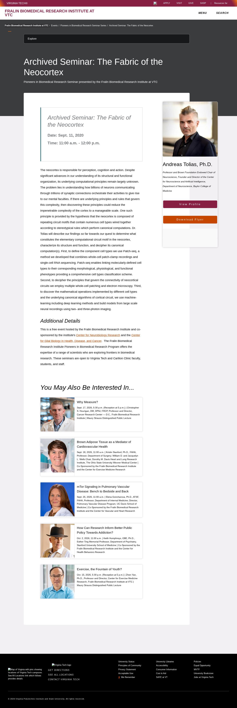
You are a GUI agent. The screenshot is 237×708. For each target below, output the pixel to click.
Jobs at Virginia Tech (203, 677)
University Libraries (165, 661)
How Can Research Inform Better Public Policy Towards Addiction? (104, 530)
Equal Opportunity (202, 665)
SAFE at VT (162, 677)
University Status (126, 661)
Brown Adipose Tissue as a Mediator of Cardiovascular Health (104, 444)
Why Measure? (87, 402)
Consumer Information (166, 669)
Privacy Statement (127, 669)
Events (55, 25)
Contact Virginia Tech (64, 679)
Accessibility (162, 665)
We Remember (128, 677)
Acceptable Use (125, 673)
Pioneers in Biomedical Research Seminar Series (84, 25)
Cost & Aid (161, 673)
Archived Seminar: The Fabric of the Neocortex (131, 25)
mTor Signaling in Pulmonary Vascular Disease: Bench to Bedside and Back (103, 489)
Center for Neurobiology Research (98, 335)
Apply (166, 3)
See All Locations (61, 675)
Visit (179, 3)
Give (191, 3)
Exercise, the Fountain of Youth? (99, 569)
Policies (197, 661)
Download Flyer (190, 219)
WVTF (197, 669)
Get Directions (59, 670)
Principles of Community (129, 665)
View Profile (190, 204)
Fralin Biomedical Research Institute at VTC (27, 25)
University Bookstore (203, 673)
